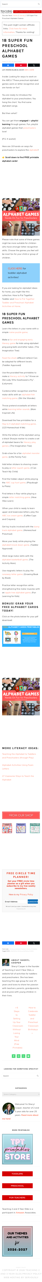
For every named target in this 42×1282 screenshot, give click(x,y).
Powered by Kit (21, 909)
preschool (17, 949)
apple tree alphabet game (18, 592)
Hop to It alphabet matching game (19, 424)
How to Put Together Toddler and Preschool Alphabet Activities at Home (18, 302)
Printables (34, 949)
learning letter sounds (19, 409)
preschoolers (29, 128)
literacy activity (17, 376)
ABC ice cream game (12, 515)
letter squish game (20, 468)
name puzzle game (18, 332)
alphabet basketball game (15, 559)
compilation (13, 951)
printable (31, 951)
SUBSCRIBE (33, 902)
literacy (20, 951)
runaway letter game (12, 574)
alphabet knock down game (15, 545)
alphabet (33, 150)
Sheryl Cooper (29, 70)
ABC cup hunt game (16, 482)
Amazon (20, 1212)
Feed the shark (9, 358)
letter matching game (19, 497)
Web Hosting (12, 1277)
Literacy (11, 949)
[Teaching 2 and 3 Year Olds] (21, 15)
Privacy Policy (26, 894)
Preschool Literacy (25, 949)
